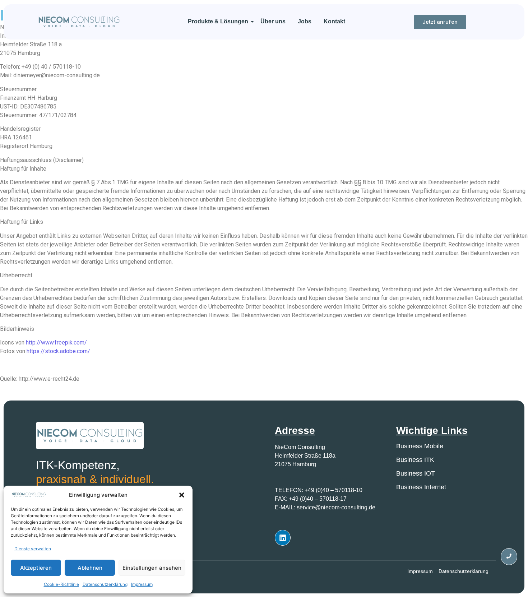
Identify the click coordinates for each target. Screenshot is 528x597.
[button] (181, 495)
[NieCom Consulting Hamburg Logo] (90, 435)
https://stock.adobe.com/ (58, 351)
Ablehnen (90, 567)
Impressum (142, 584)
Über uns (273, 21)
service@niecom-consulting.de (336, 507)
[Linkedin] (283, 538)
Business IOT (415, 473)
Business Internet (421, 487)
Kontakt (334, 21)
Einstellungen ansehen (151, 567)
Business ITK (415, 459)
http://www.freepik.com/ (56, 342)
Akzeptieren (36, 567)
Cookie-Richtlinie (61, 584)
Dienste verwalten (32, 548)
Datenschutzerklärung (105, 584)
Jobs (304, 21)
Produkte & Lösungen (218, 21)
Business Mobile (419, 446)
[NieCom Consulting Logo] (79, 21)
